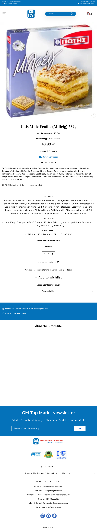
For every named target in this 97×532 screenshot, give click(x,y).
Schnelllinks (48, 467)
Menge (48, 246)
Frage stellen (48, 291)
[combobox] (60, 14)
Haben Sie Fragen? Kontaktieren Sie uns (47, 473)
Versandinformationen (48, 285)
